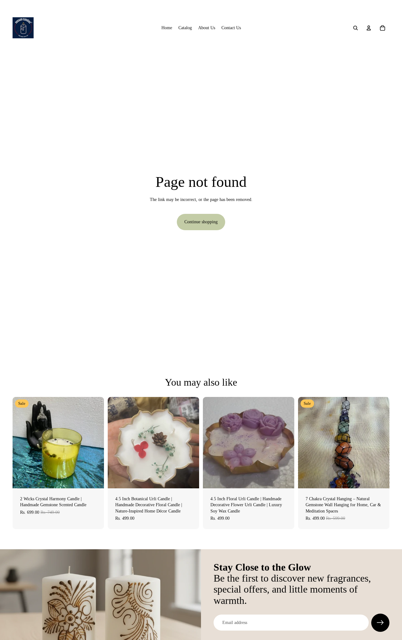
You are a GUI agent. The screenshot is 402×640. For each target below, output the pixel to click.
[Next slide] (380, 442)
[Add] (94, 478)
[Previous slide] (307, 442)
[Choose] (189, 478)
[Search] (355, 28)
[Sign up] (380, 623)
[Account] (369, 28)
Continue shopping (201, 222)
